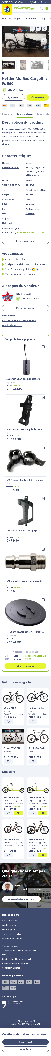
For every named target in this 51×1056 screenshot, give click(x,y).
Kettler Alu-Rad (10, 167)
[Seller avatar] (7, 296)
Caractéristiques (25, 114)
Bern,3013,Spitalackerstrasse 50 (19, 320)
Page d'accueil (20, 18)
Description (8, 114)
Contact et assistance (12, 967)
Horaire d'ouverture (12, 325)
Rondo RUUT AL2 (12, 747)
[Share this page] (44, 28)
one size (30, 213)
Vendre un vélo (9, 925)
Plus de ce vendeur (25, 307)
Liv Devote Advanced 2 (37, 708)
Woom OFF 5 (10, 708)
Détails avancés (24, 241)
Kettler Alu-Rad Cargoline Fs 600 (13, 797)
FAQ (4, 954)
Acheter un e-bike (10, 920)
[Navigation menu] (47, 8)
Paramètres (25, 1049)
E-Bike (34, 18)
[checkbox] (43, 346)
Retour (8, 18)
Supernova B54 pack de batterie (23, 379)
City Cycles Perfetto (37, 747)
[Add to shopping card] (18, 813)
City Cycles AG (15, 90)
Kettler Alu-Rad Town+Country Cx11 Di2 (37, 839)
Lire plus (6, 144)
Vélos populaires (10, 929)
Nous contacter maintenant (21, 899)
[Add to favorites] (38, 28)
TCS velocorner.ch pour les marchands (19, 950)
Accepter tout (25, 1042)
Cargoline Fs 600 (11, 185)
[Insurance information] (37, 269)
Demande (39, 97)
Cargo (43, 18)
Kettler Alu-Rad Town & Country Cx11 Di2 (13, 839)
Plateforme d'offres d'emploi (15, 963)
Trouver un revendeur (12, 933)
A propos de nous (10, 945)
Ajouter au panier (25, 666)
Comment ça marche (12, 938)
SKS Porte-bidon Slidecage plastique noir (28, 530)
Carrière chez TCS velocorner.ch (16, 959)
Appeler (15, 97)
